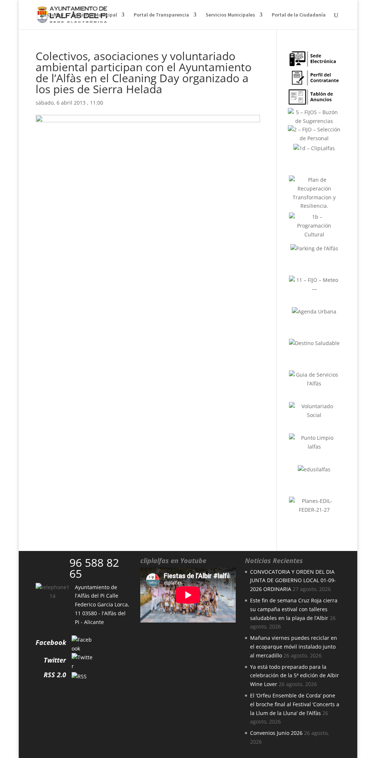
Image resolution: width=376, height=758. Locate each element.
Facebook (51, 642)
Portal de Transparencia (161, 15)
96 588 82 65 (94, 568)
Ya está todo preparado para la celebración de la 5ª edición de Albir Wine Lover (294, 675)
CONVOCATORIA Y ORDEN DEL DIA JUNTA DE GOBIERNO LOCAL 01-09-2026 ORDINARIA (293, 580)
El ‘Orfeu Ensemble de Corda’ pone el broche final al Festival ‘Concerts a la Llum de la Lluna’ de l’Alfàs (294, 704)
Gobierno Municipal (95, 15)
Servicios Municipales (230, 15)
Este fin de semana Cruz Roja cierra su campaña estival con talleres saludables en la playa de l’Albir (293, 609)
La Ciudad (52, 15)
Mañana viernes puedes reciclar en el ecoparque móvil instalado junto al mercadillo (293, 646)
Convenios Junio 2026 (276, 732)
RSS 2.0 (55, 674)
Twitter (55, 660)
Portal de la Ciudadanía (299, 15)
